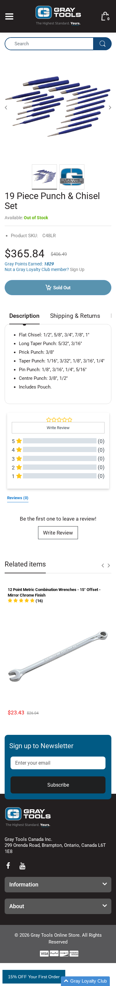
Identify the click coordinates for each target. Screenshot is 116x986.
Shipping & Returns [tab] (75, 315)
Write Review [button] (58, 427)
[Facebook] (8, 866)
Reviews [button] (17, 497)
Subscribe (58, 785)
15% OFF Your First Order (34, 976)
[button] (25, 600)
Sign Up (77, 269)
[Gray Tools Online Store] (58, 16)
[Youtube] (22, 866)
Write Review (58, 533)
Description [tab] (24, 315)
